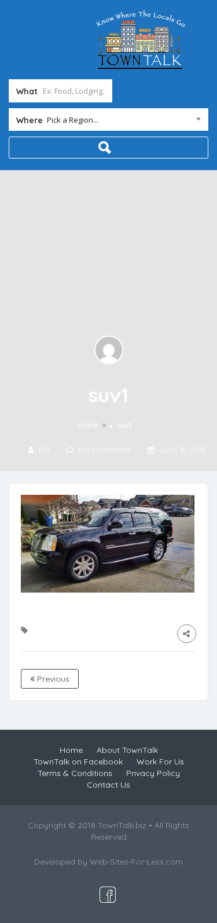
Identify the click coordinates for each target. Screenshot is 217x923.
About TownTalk (127, 750)
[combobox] (108, 122)
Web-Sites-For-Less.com (136, 861)
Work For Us (160, 761)
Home (88, 425)
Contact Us (108, 784)
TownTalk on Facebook (78, 761)
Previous (52, 679)
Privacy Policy (153, 773)
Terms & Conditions (75, 773)
